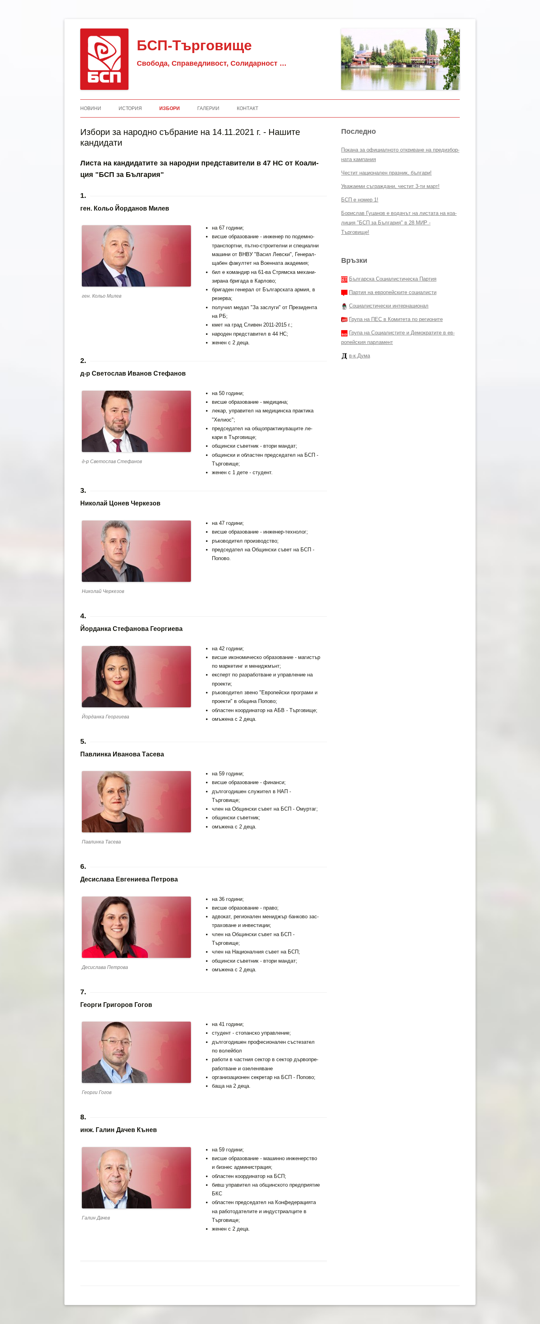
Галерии (208, 108)
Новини (90, 108)
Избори (169, 108)
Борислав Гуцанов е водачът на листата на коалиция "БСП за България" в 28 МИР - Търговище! (399, 222)
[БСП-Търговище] (104, 59)
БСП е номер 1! (359, 200)
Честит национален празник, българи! (386, 173)
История (130, 108)
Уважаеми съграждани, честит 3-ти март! (390, 186)
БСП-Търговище (194, 45)
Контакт (247, 108)
